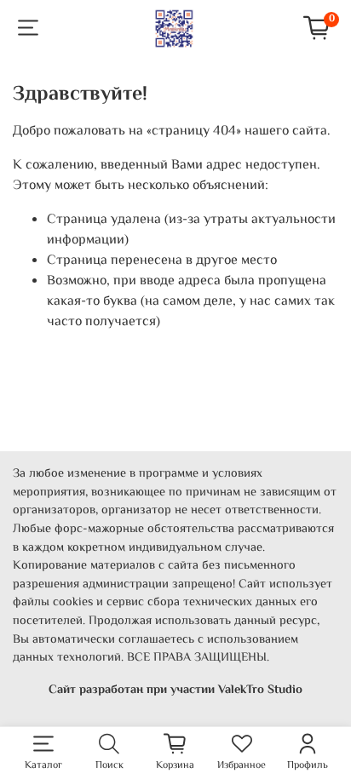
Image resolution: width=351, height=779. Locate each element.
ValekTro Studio (260, 690)
